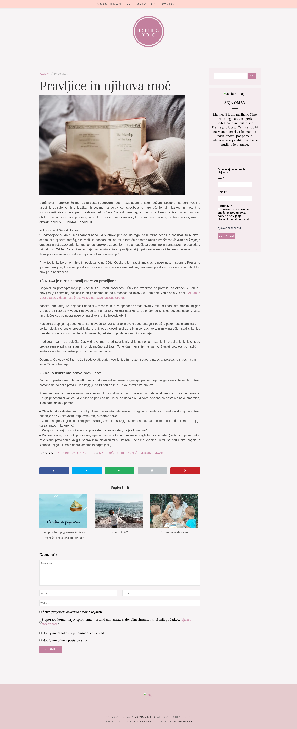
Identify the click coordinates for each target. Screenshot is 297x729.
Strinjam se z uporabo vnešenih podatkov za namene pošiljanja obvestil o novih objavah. (234, 214)
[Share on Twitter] (87, 470)
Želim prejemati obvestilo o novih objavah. (72, 612)
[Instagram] (149, 707)
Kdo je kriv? (120, 532)
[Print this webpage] (152, 470)
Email (222, 192)
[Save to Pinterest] (185, 470)
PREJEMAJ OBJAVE (141, 4)
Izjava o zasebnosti (229, 228)
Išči (251, 76)
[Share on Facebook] (54, 470)
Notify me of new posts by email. (65, 640)
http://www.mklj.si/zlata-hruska (96, 416)
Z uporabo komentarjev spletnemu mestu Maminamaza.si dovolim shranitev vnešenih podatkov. (116, 622)
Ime (221, 178)
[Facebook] (142, 707)
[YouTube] (155, 707)
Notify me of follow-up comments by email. (73, 633)
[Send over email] (119, 470)
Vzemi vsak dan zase (175, 532)
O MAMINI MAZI (109, 4)
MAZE (131, 453)
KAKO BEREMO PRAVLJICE (75, 453)
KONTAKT (169, 4)
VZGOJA (44, 73)
